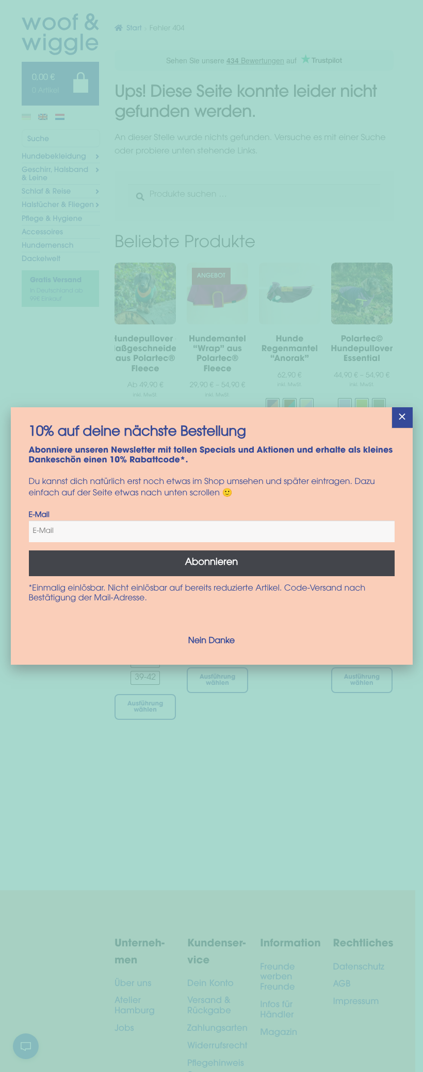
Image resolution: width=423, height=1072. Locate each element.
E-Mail (39, 515)
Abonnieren (211, 562)
